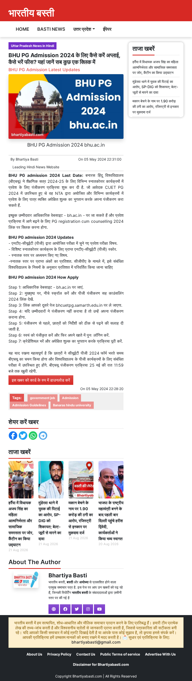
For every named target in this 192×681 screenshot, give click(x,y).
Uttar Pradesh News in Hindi (32, 46)
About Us (34, 654)
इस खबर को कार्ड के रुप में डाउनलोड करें (41, 380)
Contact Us (85, 654)
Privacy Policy (59, 654)
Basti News (51, 29)
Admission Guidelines (29, 405)
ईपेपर (107, 29)
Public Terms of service (120, 654)
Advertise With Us (160, 654)
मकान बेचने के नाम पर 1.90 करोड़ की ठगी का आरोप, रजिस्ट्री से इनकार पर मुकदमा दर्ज (80, 517)
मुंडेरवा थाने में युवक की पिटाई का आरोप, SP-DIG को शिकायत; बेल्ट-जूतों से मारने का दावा (49, 520)
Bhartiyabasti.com (87, 676)
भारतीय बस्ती (31, 13)
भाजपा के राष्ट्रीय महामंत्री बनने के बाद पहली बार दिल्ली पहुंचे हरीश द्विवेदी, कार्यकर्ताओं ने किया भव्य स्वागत (111, 520)
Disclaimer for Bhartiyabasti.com (101, 664)
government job (42, 398)
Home (22, 29)
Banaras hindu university (72, 405)
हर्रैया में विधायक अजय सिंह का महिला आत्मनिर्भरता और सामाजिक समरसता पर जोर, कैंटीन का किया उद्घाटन (20, 523)
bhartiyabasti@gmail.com (96, 642)
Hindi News (36, 167)
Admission (70, 398)
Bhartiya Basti (27, 159)
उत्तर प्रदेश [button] (82, 29)
